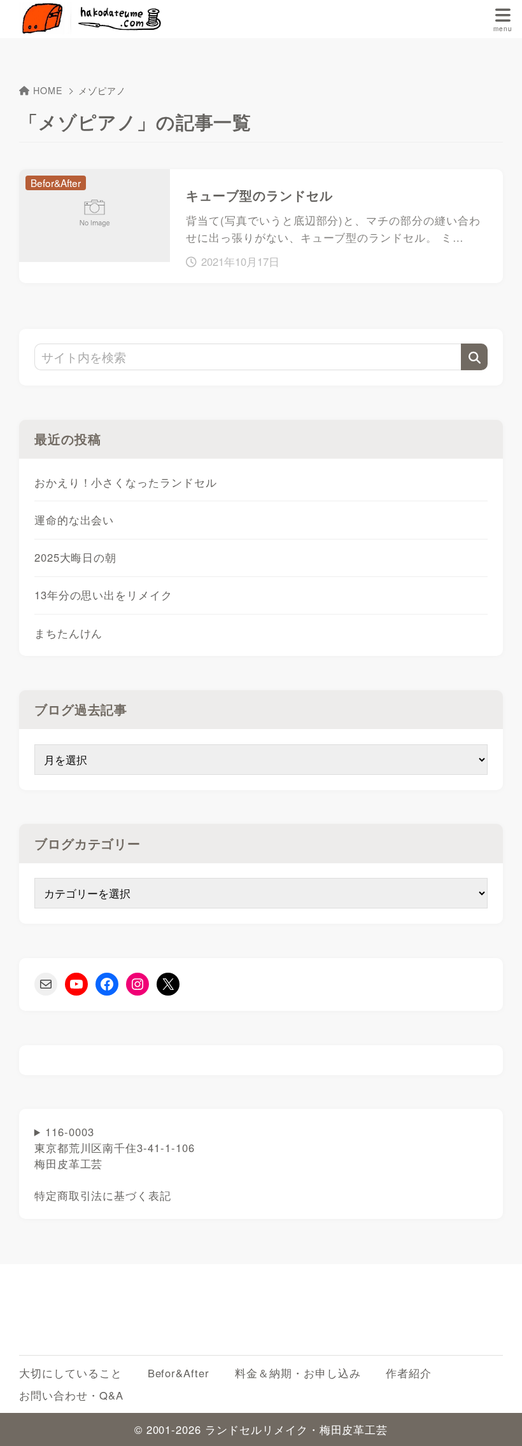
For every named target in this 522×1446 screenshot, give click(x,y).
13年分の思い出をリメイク (103, 594)
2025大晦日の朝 (75, 557)
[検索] (474, 357)
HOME (48, 90)
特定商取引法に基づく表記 (102, 1195)
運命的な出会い (74, 519)
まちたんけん (68, 633)
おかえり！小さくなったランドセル (125, 482)
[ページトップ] (496, 1420)
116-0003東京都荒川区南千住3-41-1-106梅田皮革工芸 (114, 1163)
